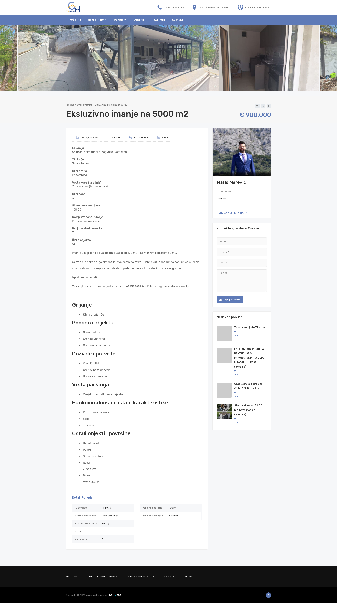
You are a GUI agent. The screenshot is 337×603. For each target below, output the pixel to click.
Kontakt (189, 576)
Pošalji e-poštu (231, 299)
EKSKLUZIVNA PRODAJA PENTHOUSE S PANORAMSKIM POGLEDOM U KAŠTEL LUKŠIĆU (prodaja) (250, 358)
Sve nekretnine (84, 105)
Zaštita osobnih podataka (103, 576)
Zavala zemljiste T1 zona (249, 327)
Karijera (169, 576)
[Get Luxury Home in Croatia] (73, 6)
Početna (70, 105)
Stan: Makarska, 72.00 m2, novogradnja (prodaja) (248, 410)
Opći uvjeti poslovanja (141, 576)
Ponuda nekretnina (230, 212)
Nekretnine (72, 576)
